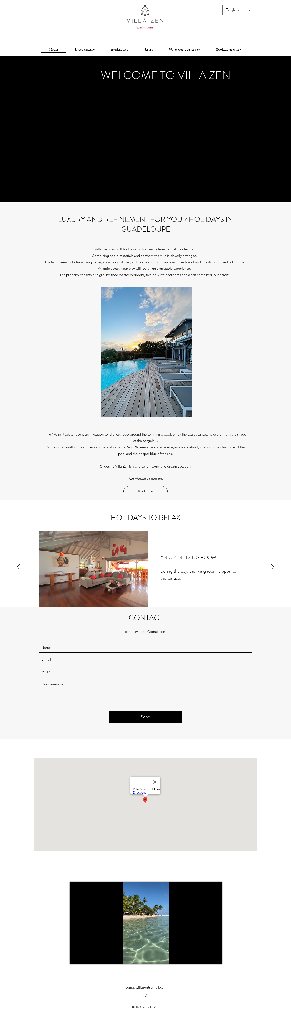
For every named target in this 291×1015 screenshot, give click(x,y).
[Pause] (75, 958)
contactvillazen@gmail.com (145, 631)
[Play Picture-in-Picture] (208, 958)
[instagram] (145, 995)
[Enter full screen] (216, 958)
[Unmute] (83, 958)
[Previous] (18, 567)
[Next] (272, 567)
